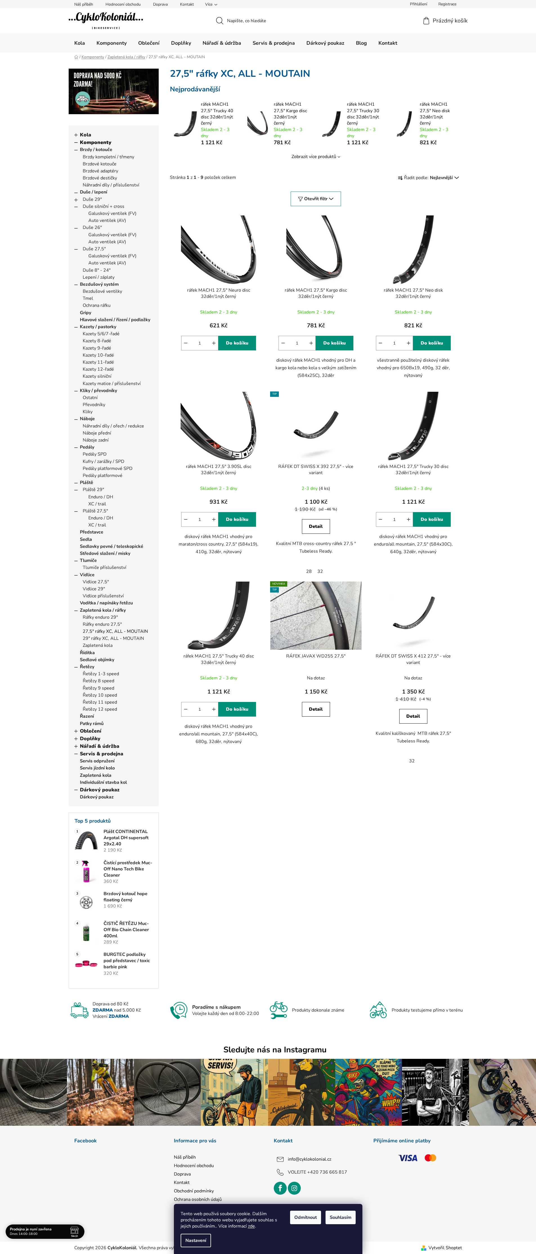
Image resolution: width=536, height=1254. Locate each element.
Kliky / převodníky (98, 391)
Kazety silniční (97, 376)
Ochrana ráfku (97, 305)
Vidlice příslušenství (103, 596)
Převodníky (94, 405)
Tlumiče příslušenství (104, 567)
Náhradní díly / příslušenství (111, 185)
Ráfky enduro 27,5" (102, 624)
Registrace (447, 4)
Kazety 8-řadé (97, 341)
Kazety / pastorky (98, 327)
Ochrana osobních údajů (198, 1199)
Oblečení (90, 731)
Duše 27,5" (94, 249)
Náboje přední (97, 433)
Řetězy (87, 667)
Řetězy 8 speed (98, 681)
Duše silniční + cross (103, 206)
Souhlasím (340, 1217)
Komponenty (95, 142)
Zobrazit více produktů (313, 157)
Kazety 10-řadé (98, 355)
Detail (316, 526)
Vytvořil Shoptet (445, 1248)
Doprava (160, 4)
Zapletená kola (98, 645)
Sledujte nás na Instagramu (275, 1049)
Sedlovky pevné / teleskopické (111, 546)
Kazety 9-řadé (97, 348)
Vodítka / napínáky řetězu (106, 603)
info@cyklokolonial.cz (309, 1159)
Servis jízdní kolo (97, 768)
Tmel (88, 298)
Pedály (87, 447)
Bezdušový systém (99, 284)
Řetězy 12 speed (100, 709)
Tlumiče (88, 560)
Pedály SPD (95, 454)
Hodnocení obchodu (123, 4)
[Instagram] (294, 1188)
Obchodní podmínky (194, 1191)
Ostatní (90, 398)
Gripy (85, 313)
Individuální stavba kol (103, 782)
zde (251, 1226)
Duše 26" (92, 227)
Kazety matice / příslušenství (112, 384)
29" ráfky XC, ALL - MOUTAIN (113, 638)
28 (309, 571)
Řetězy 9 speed (98, 688)
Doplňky (90, 738)
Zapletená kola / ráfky (103, 610)
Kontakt (187, 4)
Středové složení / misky (105, 553)
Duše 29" (92, 199)
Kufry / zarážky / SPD (103, 461)
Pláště (86, 482)
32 (320, 571)
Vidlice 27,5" (96, 582)
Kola (85, 134)
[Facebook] (280, 1188)
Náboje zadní (96, 440)
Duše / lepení (93, 192)
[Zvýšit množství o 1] (214, 343)
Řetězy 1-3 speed (101, 674)
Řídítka (87, 653)
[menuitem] (80, 43)
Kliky (88, 412)
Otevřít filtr (316, 199)
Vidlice (87, 575)
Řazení (87, 716)
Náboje (87, 419)
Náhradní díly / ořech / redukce (113, 426)
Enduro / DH (100, 497)
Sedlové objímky (97, 660)
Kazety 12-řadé (98, 369)
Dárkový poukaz (100, 789)
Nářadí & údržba (99, 746)
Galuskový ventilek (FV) (112, 213)
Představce (91, 532)
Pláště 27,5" (95, 511)
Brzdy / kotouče (96, 150)
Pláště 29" (93, 490)
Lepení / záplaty (99, 277)
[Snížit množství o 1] (185, 343)
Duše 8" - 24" (97, 270)
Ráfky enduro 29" (100, 617)
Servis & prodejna (101, 753)
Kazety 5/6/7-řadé (101, 334)
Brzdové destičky (100, 178)
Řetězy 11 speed (100, 702)
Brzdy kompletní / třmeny (108, 157)
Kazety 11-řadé (98, 362)
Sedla (86, 539)
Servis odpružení (97, 761)
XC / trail (97, 504)
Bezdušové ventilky (102, 291)
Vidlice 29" (94, 589)
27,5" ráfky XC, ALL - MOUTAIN (115, 631)
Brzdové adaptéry (100, 171)
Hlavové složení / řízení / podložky (115, 320)
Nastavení (195, 1240)
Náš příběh (83, 4)
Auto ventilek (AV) (107, 220)
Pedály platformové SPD (108, 468)
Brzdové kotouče (99, 164)
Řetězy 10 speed (100, 695)
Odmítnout (305, 1217)
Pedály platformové (102, 475)
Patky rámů (92, 724)
